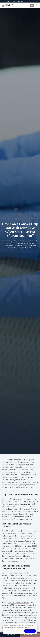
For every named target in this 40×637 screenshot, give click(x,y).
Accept (30, 631)
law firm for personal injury (18, 602)
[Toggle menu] (36, 5)
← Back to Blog (20, 214)
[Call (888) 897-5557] (32, 5)
